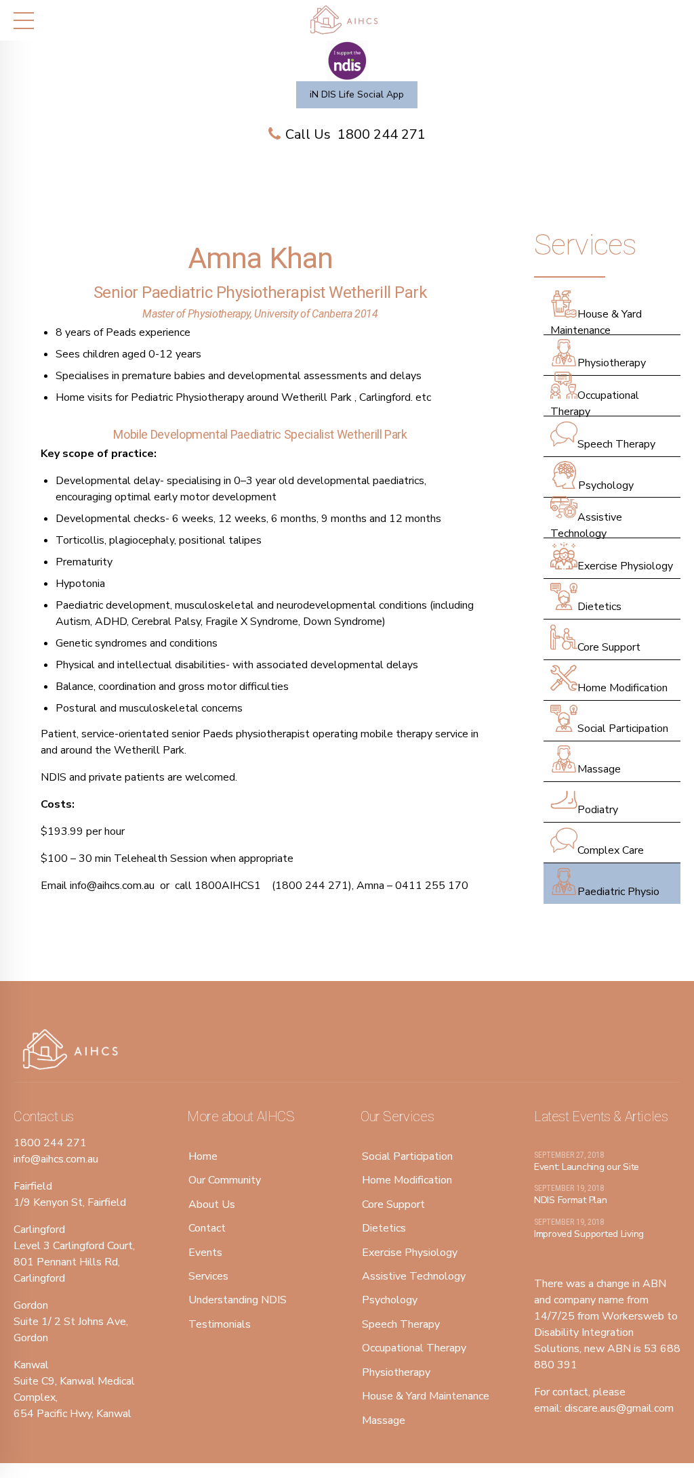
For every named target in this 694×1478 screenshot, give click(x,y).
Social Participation (622, 728)
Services (208, 1276)
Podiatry (597, 809)
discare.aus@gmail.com (619, 1408)
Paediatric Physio (618, 891)
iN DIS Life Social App (357, 94)
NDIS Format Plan (570, 1200)
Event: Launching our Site (586, 1166)
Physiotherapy (611, 362)
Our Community (224, 1180)
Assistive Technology (586, 525)
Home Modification (622, 687)
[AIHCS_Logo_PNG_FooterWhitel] (75, 1050)
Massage (599, 769)
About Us (211, 1204)
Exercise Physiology (625, 566)
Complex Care (610, 850)
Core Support (608, 647)
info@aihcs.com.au (112, 885)
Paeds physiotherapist (256, 733)
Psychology (606, 485)
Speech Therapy (616, 444)
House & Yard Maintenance (596, 322)
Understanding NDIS (237, 1299)
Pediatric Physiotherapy (187, 397)
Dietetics (599, 606)
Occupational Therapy (594, 403)
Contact (207, 1228)
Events (205, 1252)
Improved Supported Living (589, 1233)
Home (203, 1156)
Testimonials (219, 1324)
